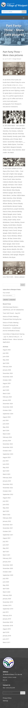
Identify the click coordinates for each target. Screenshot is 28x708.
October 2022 (7, 491)
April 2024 (6, 430)
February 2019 (7, 615)
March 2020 (6, 592)
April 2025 (6, 390)
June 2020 (6, 582)
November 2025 (8, 377)
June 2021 (6, 545)
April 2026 (6, 363)
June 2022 (6, 504)
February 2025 (7, 397)
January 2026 (7, 370)
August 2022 (7, 498)
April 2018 (6, 632)
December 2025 (8, 373)
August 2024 (7, 417)
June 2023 (6, 464)
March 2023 (6, 474)
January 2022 (7, 521)
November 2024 (8, 407)
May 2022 (6, 508)
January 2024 (7, 440)
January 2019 (7, 619)
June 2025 (6, 387)
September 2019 (8, 609)
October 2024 (7, 410)
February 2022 (7, 518)
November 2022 (8, 488)
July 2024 (5, 420)
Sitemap (5, 701)
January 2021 (7, 562)
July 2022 (5, 501)
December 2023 (8, 444)
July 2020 (5, 578)
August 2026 (7, 350)
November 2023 (8, 447)
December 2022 (8, 484)
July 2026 (5, 353)
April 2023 (6, 471)
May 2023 (6, 467)
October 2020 (7, 572)
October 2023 (7, 451)
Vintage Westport (17, 59)
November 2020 (8, 568)
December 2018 (8, 622)
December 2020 (8, 565)
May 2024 (6, 427)
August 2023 (7, 457)
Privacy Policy (7, 698)
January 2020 (7, 599)
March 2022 (6, 514)
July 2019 (5, 612)
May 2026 (6, 360)
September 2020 (8, 575)
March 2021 (6, 555)
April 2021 (6, 551)
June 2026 (6, 356)
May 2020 (6, 585)
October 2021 (7, 531)
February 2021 (7, 558)
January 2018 (7, 636)
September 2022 (8, 494)
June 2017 (6, 639)
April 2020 (6, 588)
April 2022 (6, 511)
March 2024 (6, 434)
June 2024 (6, 424)
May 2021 (6, 548)
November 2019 (8, 602)
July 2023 (5, 461)
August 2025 (7, 383)
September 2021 (8, 535)
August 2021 (7, 538)
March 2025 (6, 393)
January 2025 (7, 400)
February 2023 (7, 477)
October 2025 (7, 380)
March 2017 (6, 642)
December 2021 (8, 525)
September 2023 (8, 454)
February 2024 (7, 437)
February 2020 (7, 595)
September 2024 (8, 414)
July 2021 (5, 541)
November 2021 (8, 528)
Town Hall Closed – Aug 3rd (11, 313)
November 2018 (8, 625)
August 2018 (7, 629)
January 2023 (7, 481)
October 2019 (7, 605)
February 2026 (7, 366)
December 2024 (8, 403)
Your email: (6, 293)
